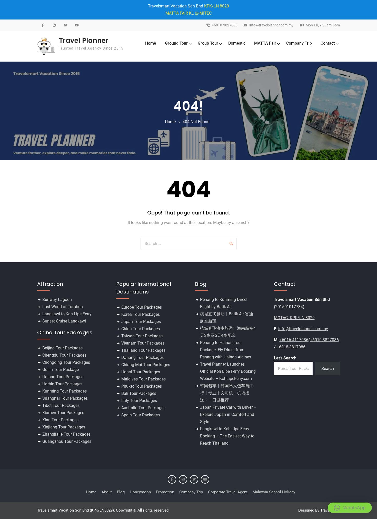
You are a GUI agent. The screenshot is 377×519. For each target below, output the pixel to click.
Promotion (165, 492)
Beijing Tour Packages (62, 348)
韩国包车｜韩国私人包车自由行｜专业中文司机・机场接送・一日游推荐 (226, 393)
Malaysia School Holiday (274, 492)
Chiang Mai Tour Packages (145, 364)
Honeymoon (140, 492)
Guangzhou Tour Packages (66, 441)
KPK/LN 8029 (216, 6)
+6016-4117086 (294, 339)
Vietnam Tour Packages (142, 343)
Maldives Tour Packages (143, 379)
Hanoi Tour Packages (140, 371)
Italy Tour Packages (139, 400)
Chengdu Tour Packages (64, 355)
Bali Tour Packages (138, 393)
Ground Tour (176, 43)
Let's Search (285, 358)
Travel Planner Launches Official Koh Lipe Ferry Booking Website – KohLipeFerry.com (228, 371)
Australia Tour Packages (143, 407)
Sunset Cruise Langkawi (64, 321)
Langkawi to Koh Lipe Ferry (67, 313)
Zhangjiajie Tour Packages (66, 434)
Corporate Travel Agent (227, 492)
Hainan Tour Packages (62, 376)
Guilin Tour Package (60, 369)
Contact (328, 43)
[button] (350, 508)
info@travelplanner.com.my (271, 25)
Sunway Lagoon (57, 299)
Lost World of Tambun (62, 306)
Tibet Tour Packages (61, 405)
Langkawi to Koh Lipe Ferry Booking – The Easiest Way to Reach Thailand (227, 436)
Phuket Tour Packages (141, 386)
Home (150, 43)
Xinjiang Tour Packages (63, 427)
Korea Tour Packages (140, 314)
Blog (121, 492)
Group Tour (208, 43)
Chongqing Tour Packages (66, 362)
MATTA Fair (265, 43)
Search (327, 368)
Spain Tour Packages (140, 415)
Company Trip (299, 43)
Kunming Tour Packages (64, 391)
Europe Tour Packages (141, 307)
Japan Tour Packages (141, 321)
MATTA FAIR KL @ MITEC (188, 13)
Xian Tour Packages (60, 419)
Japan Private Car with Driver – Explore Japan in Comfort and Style (228, 414)
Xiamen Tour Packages (63, 412)
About (107, 492)
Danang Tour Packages (142, 357)
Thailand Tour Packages (143, 350)
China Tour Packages (140, 328)
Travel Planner (83, 40)
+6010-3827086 (224, 25)
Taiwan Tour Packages (142, 336)
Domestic (236, 43)
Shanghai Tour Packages (65, 398)
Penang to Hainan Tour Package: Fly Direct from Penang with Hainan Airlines (225, 349)
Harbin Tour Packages (62, 383)
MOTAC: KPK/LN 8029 (294, 317)
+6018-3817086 (291, 347)
